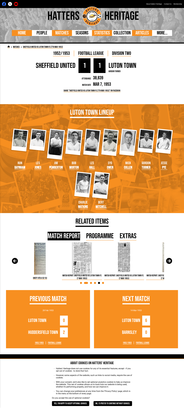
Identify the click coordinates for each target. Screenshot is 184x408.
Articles (142, 33)
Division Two (121, 53)
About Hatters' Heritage (154, 4)
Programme (100, 236)
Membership (177, 4)
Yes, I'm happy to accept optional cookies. (70, 403)
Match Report (64, 236)
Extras (128, 236)
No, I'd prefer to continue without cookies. (113, 403)
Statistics (102, 33)
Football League (91, 53)
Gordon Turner (115, 71)
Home (22, 33)
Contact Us (167, 4)
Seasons (82, 33)
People (42, 33)
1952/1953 (61, 53)
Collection (122, 33)
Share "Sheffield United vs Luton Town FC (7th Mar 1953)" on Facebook (92, 90)
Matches (62, 33)
